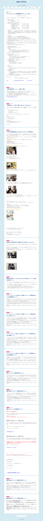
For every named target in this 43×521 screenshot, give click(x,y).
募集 (21, 7)
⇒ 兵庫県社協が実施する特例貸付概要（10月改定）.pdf (13, 472)
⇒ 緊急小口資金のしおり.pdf (10, 431)
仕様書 (7, 80)
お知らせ (14, 7)
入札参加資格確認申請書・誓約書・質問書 (18, 80)
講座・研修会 (29, 7)
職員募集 (37, 7)
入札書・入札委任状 (29, 80)
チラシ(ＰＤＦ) (8, 124)
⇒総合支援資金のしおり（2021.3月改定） (11, 447)
